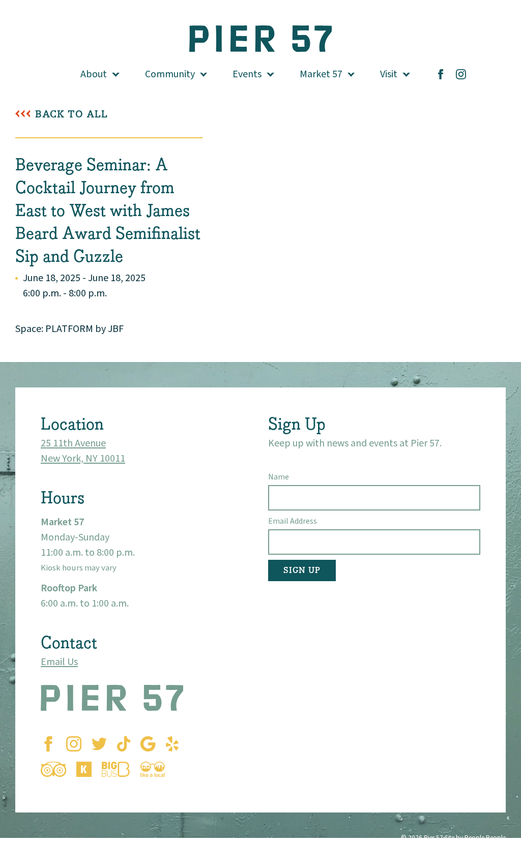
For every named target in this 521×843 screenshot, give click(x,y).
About (93, 74)
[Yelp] (172, 743)
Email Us (59, 662)
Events (247, 74)
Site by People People (475, 837)
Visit (388, 74)
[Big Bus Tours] (116, 769)
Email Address (292, 521)
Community (170, 74)
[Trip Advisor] (53, 769)
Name (278, 477)
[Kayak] (84, 769)
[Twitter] (99, 743)
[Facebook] (441, 74)
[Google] (147, 743)
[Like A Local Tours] (152, 769)
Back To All (71, 114)
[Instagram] (461, 74)
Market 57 (321, 74)
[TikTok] (123, 743)
